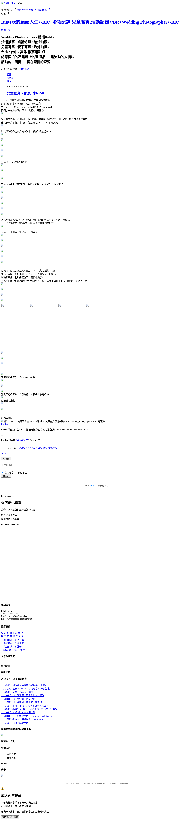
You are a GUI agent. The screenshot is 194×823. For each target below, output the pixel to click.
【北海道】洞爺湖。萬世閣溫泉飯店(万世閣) (23, 685)
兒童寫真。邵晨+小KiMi (25, 93)
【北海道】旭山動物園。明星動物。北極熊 (22, 695)
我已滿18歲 (7, 817)
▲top (3, 453)
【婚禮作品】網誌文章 (12, 640)
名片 (9, 81)
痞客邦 (19, 440)
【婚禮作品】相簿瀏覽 (12, 643)
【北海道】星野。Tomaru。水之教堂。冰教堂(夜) (25, 688)
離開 (16, 817)
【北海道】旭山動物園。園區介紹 (18, 699)
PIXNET (76, 784)
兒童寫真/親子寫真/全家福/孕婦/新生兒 (38, 448)
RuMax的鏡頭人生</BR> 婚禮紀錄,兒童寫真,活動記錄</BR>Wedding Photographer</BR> (90, 22)
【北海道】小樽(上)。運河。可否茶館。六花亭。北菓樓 (29, 709)
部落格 (10, 78)
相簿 (9, 74)
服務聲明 (124, 784)
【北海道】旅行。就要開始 (14, 723)
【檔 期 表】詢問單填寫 (13, 650)
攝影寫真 (24, 69)
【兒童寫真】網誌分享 (12, 646)
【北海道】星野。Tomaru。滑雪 (17, 692)
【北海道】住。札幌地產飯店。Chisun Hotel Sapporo (27, 716)
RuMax (4, 424)
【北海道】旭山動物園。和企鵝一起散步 (21, 702)
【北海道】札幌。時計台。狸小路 (18, 712)
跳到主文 (5, 30)
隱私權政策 (113, 784)
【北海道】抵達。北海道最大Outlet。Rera (22, 719)
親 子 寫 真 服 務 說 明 (12, 636)
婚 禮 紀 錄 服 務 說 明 (12, 633)
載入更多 (6, 459)
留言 (25, 440)
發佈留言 (6, 476)
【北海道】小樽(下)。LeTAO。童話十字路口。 (24, 706)
